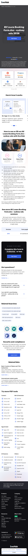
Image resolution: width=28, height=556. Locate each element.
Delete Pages (20, 421)
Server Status (4, 501)
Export (18, 471)
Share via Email (20, 435)
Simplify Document (8, 460)
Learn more (14, 355)
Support (16, 504)
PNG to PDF (7, 404)
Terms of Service (18, 498)
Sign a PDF (6, 430)
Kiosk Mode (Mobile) (6, 443)
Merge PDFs (20, 413)
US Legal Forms (5, 521)
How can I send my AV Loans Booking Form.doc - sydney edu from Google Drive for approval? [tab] (10, 285)
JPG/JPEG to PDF (8, 407)
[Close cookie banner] (25, 549)
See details (13, 59)
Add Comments (20, 430)
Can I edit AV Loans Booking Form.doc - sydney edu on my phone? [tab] (9, 294)
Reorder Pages (20, 418)
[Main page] (5, 2)
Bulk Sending (7, 447)
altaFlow (3, 525)
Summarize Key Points (7, 463)
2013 (8, 233)
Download (19, 474)
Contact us (4, 278)
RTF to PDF (6, 418)
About (16, 496)
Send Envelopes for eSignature (8, 436)
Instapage (3, 526)
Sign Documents (5, 499)
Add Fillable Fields (21, 404)
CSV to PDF (6, 413)
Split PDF (19, 410)
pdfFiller (3, 519)
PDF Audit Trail (20, 457)
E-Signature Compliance (20, 503)
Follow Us (5, 540)
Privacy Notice (18, 499)
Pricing (3, 503)
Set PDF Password (21, 462)
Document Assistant (8, 457)
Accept (14, 552)
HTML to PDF (7, 415)
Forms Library (4, 504)
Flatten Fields (20, 407)
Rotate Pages (20, 415)
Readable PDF (20, 465)
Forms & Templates (6, 498)
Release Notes (18, 506)
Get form (14, 256)
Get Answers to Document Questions (7, 468)
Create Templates (21, 444)
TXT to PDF (6, 401)
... (18, 549)
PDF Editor (3, 496)
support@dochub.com (6, 534)
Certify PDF (19, 460)
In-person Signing (8, 440)
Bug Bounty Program (19, 508)
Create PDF (19, 401)
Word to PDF (7, 398)
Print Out (19, 477)
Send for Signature (8, 433)
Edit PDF (19, 398)
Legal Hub (17, 501)
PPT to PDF (6, 410)
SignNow (3, 523)
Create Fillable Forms (20, 447)
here (8, 486)
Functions (3, 508)
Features (3, 506)
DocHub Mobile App (6, 518)
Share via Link (20, 433)
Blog (2, 516)
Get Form (14, 38)
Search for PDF (20, 468)
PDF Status (19, 441)
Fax (18, 438)
